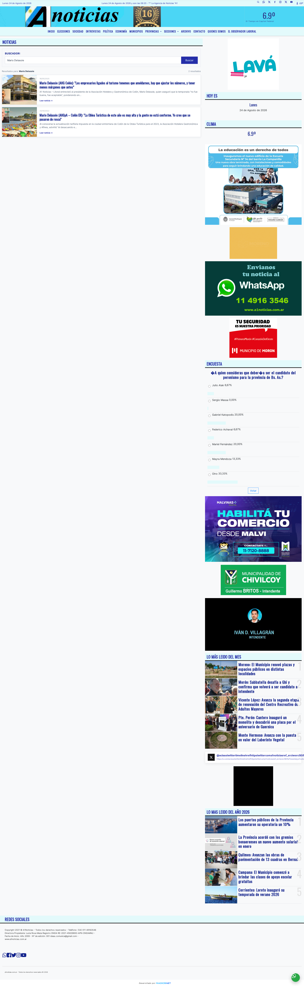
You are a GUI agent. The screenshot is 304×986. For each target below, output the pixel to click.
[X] (270, 3)
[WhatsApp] (265, 3)
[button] (259, 3)
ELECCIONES (63, 31)
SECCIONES (170, 31)
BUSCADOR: (12, 53)
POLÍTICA (108, 31)
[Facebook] (276, 3)
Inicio (51, 31)
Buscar (189, 60)
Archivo (186, 31)
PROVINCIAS (152, 31)
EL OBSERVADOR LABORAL (242, 31)
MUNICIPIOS (136, 31)
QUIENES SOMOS (217, 31)
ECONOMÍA (121, 31)
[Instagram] (281, 3)
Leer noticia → (46, 100)
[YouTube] (292, 3)
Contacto (199, 31)
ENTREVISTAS (93, 31)
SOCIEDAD (78, 31)
